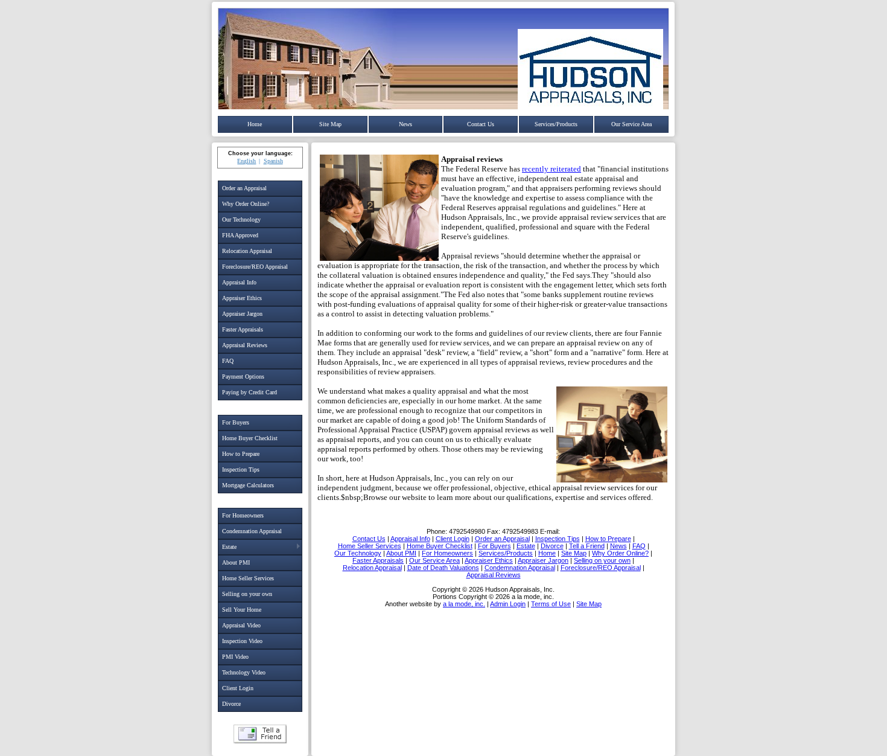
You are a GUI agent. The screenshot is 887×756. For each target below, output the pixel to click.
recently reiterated (551, 168)
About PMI (236, 562)
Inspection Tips (240, 469)
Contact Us (480, 124)
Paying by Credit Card (249, 392)
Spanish (273, 161)
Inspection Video (242, 641)
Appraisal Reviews (244, 345)
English (246, 161)
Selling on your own (247, 594)
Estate (229, 546)
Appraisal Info (239, 282)
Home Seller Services (248, 578)
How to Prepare (240, 453)
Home (254, 124)
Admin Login (508, 603)
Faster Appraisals (242, 329)
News (405, 124)
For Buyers (235, 422)
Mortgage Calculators (248, 485)
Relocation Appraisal (247, 251)
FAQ (228, 360)
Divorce (231, 703)
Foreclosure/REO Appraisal (255, 266)
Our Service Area (631, 124)
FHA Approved (240, 235)
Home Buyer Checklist (250, 438)
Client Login (237, 688)
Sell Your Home (241, 609)
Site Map (330, 124)
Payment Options (243, 376)
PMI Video (235, 656)
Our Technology (241, 219)
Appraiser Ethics (242, 298)
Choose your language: (260, 153)
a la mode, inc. (464, 603)
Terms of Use (551, 603)
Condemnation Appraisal (252, 531)
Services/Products (556, 124)
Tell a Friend (260, 734)
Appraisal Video (241, 625)
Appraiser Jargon (242, 313)
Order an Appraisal (244, 188)
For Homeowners (243, 515)
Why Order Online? (245, 203)
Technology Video (243, 672)
